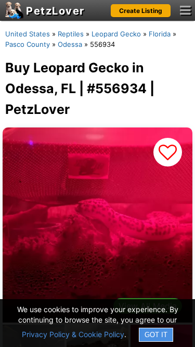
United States (27, 34)
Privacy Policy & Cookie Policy (73, 334)
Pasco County (27, 44)
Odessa (70, 44)
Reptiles (71, 34)
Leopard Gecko (116, 34)
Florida (160, 34)
